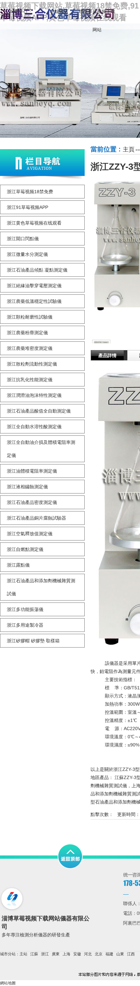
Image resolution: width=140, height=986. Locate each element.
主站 (23, 954)
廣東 (56, 954)
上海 (66, 954)
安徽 (77, 954)
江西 (131, 954)
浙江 (45, 954)
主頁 (128, 149)
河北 (88, 954)
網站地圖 (8, 983)
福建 (109, 954)
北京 (99, 954)
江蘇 (34, 954)
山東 (120, 954)
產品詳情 (107, 355)
